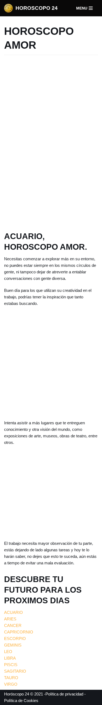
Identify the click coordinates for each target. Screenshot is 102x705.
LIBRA (10, 658)
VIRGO (10, 684)
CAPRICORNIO (18, 632)
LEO (8, 651)
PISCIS (10, 664)
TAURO (11, 677)
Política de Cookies (21, 700)
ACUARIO (13, 612)
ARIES (10, 619)
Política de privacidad (64, 694)
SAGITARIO (15, 671)
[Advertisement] (51, 142)
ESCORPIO (15, 638)
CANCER (12, 625)
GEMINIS (12, 645)
